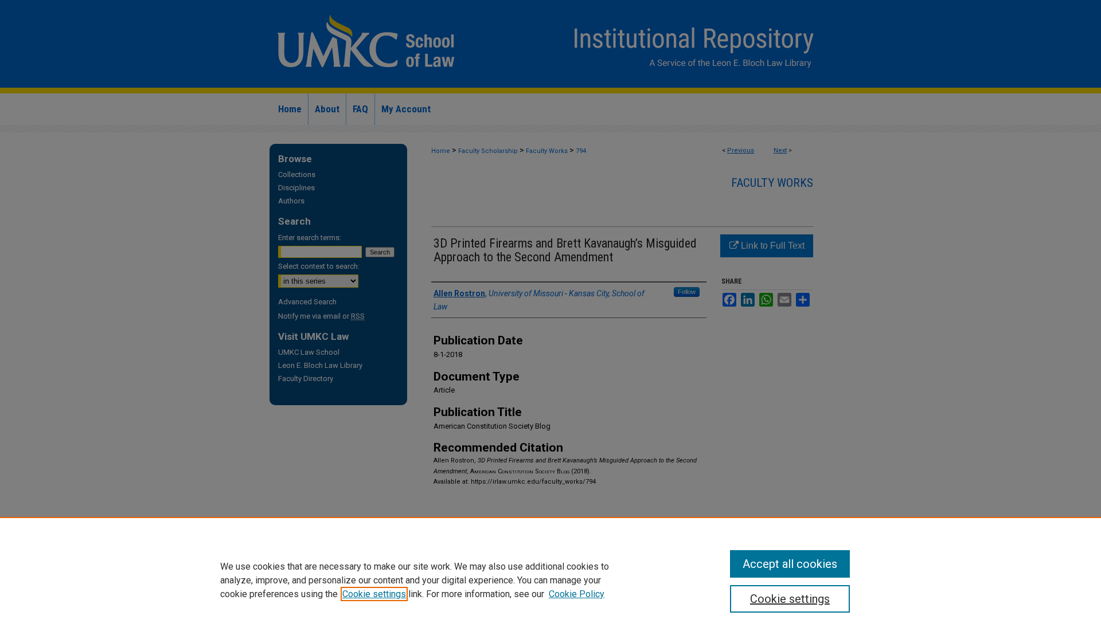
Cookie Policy (576, 594)
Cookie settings (374, 594)
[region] (550, 580)
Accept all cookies (790, 564)
